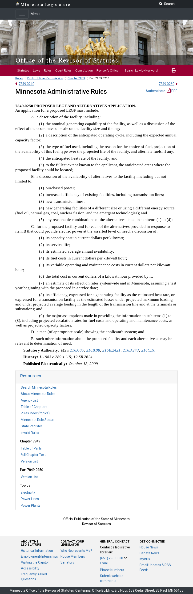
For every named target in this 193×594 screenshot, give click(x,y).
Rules (48, 70)
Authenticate (155, 91)
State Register (31, 426)
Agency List (29, 400)
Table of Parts (31, 448)
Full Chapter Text (33, 455)
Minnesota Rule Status (37, 420)
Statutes (23, 70)
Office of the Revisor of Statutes (67, 59)
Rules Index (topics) (35, 413)
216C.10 (148, 350)
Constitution (84, 70)
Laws (36, 70)
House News (149, 547)
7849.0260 (166, 84)
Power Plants (30, 505)
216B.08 (93, 350)
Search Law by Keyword (141, 70)
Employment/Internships (39, 556)
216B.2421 (111, 350)
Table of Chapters (34, 407)
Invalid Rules (30, 433)
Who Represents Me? (76, 550)
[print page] (174, 70)
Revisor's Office (107, 70)
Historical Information (37, 550)
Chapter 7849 (76, 78)
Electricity (28, 492)
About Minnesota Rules (38, 394)
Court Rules (63, 70)
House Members (72, 556)
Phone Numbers (112, 570)
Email (104, 563)
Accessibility (30, 568)
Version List (29, 461)
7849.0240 (26, 84)
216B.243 (131, 350)
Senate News (149, 553)
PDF (174, 91)
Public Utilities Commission (45, 78)
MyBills (145, 559)
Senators (67, 562)
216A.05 (77, 350)
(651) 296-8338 (111, 558)
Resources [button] (30, 375)
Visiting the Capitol (34, 562)
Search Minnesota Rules (39, 387)
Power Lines (30, 499)
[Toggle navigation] (22, 14)
